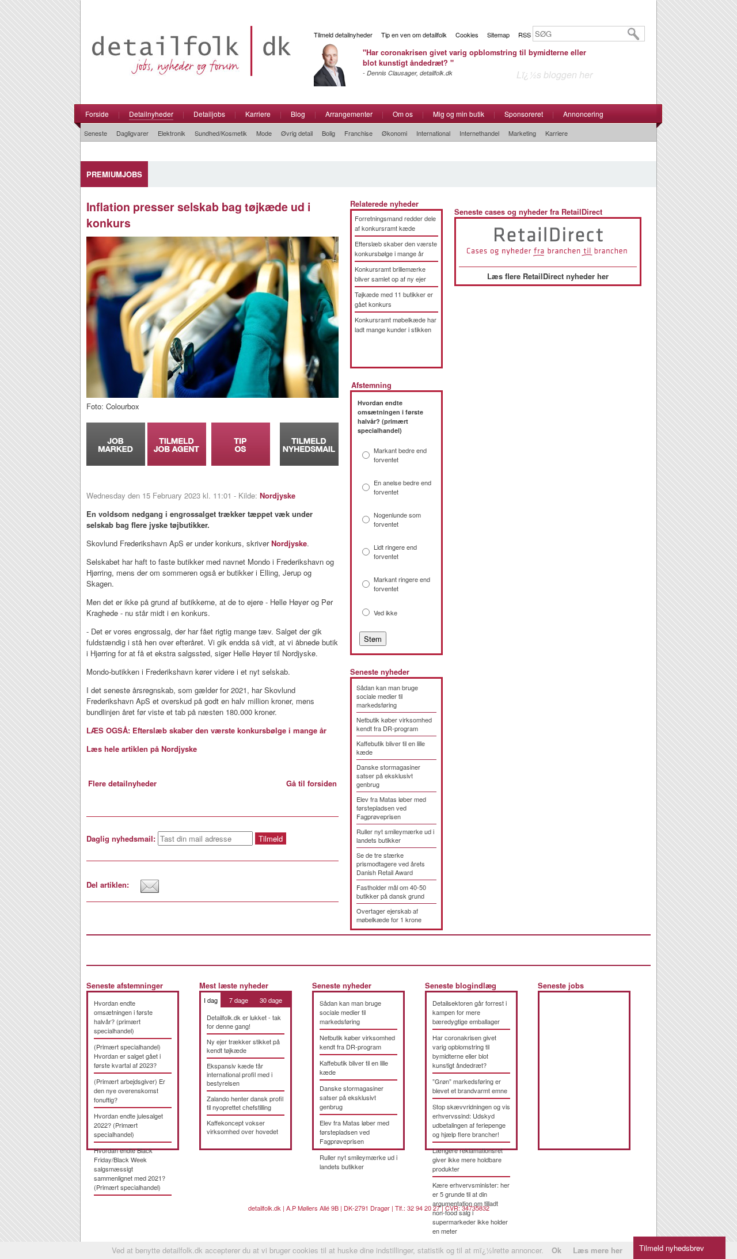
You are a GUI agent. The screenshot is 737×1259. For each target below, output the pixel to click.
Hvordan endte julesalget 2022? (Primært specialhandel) (128, 1125)
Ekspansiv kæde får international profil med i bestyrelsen (239, 1074)
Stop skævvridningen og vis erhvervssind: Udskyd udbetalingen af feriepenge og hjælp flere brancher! (471, 1120)
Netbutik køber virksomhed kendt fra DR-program (394, 724)
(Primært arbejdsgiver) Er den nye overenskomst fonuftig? (129, 1090)
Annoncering (583, 114)
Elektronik (171, 133)
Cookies (466, 34)
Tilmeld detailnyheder (343, 34)
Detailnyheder (151, 114)
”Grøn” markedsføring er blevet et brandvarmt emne (469, 1086)
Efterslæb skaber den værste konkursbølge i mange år (396, 248)
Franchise (358, 133)
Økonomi (394, 133)
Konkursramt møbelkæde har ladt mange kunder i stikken (395, 324)
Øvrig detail (297, 133)
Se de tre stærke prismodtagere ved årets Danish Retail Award (390, 863)
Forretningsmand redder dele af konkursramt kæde (395, 223)
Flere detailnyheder (122, 783)
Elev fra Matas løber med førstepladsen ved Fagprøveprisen (391, 807)
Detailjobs (209, 114)
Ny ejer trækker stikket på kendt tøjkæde (243, 1046)
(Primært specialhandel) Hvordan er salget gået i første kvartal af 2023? (127, 1056)
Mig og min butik (458, 114)
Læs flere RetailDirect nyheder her (548, 276)
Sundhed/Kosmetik (221, 133)
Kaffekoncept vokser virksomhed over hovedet (242, 1127)
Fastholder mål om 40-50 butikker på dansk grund (391, 891)
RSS (524, 34)
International (433, 133)
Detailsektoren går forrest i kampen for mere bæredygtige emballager (469, 1012)
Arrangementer (349, 114)
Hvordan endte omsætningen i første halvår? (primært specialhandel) (123, 1016)
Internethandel (479, 133)
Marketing (522, 133)
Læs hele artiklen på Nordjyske (141, 748)
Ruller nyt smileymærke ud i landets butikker (395, 836)
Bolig (328, 133)
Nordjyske (277, 495)
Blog (298, 114)
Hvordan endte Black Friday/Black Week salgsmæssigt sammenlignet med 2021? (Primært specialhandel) (129, 1169)
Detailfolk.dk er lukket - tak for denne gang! (244, 1021)
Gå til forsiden (311, 783)
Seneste (95, 133)
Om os (403, 114)
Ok (556, 1250)
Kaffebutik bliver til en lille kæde (390, 747)
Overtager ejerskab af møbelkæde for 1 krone (388, 915)
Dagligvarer (132, 133)
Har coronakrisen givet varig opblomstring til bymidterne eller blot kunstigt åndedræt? (464, 1051)
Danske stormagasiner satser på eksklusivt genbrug (388, 775)
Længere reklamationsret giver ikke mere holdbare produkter (467, 1159)
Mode (264, 133)
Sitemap (498, 34)
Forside (97, 114)
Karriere (258, 114)
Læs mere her (597, 1250)
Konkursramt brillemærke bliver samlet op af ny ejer (390, 273)
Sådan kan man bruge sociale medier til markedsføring (387, 696)
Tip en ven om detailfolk (414, 34)
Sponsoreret (523, 114)
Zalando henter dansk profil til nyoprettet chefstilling (245, 1103)
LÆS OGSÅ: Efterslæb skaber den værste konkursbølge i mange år (206, 730)
